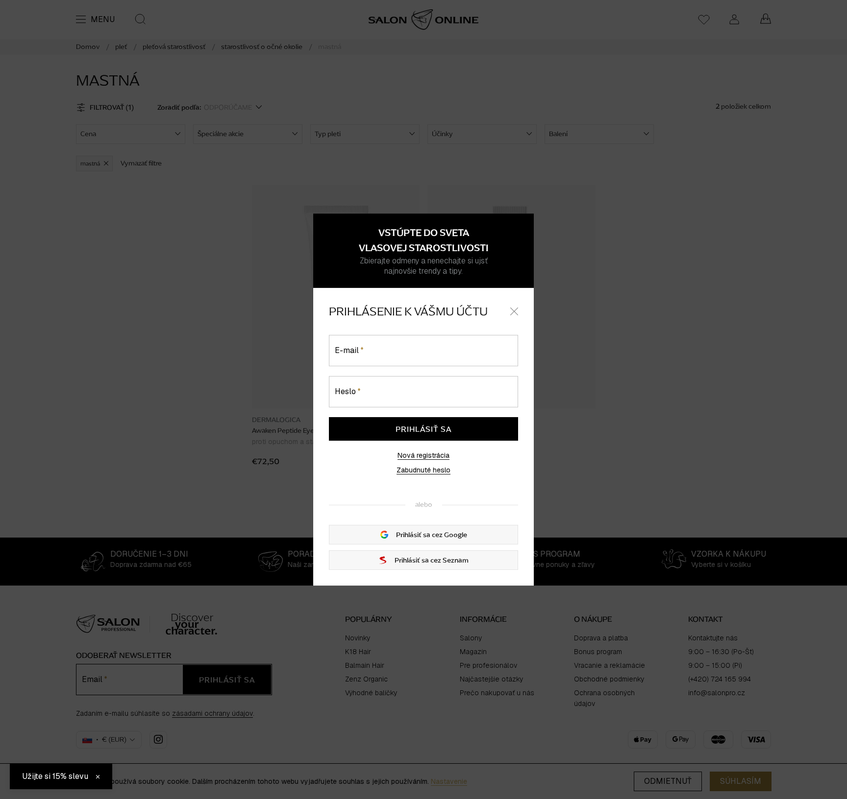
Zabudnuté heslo (423, 470)
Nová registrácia (423, 455)
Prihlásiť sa (423, 429)
